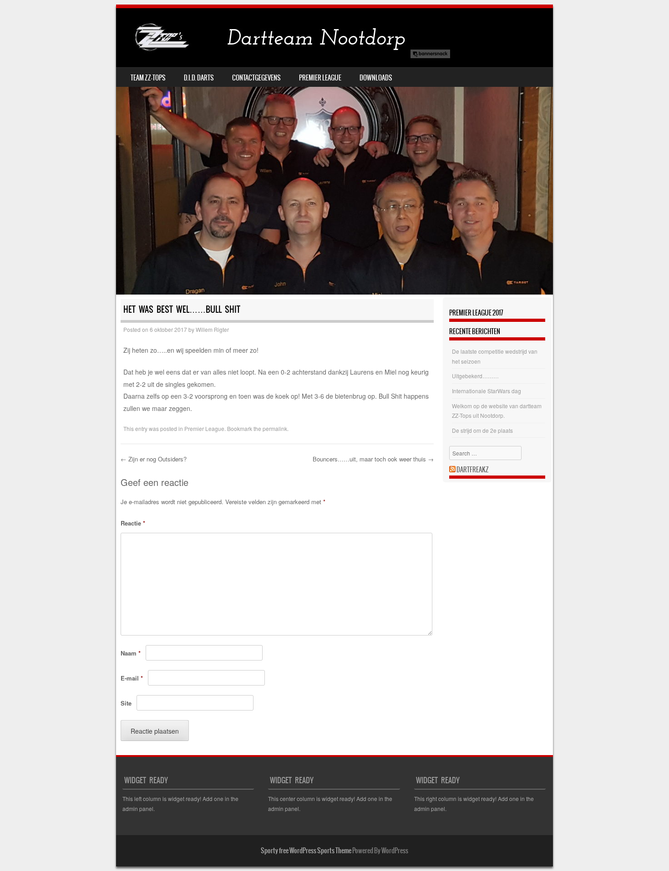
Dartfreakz (472, 470)
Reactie (133, 523)
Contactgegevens (256, 78)
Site (126, 703)
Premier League (320, 78)
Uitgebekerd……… (475, 376)
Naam (131, 653)
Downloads (376, 78)
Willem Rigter (212, 329)
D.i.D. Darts (199, 78)
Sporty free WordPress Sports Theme (306, 851)
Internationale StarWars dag (486, 391)
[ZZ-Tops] (284, 37)
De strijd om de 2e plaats (482, 430)
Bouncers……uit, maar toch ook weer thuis (373, 459)
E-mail (132, 678)
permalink (275, 428)
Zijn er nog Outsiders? (154, 459)
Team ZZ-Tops (148, 78)
